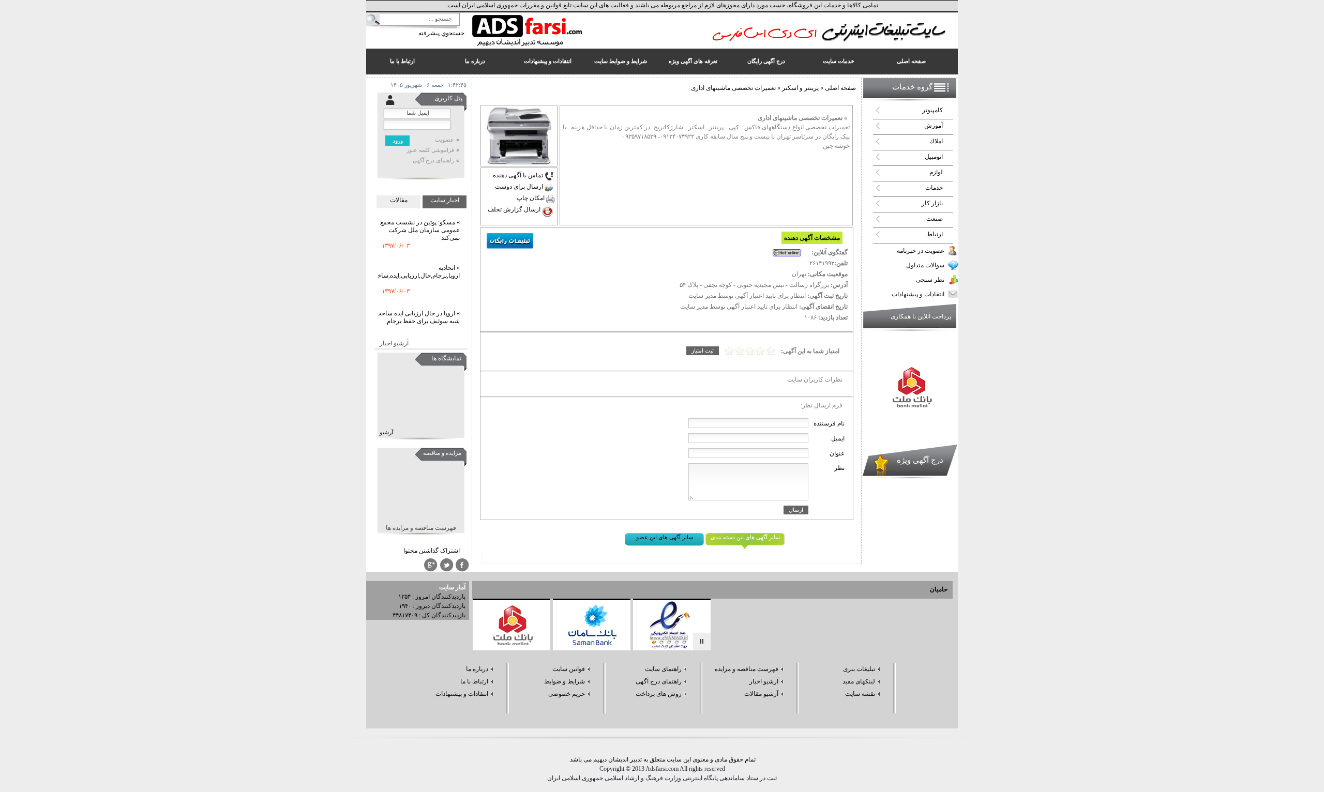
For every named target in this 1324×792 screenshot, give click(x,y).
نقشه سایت (860, 693)
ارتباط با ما (474, 681)
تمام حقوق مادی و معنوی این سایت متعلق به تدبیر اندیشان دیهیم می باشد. (662, 759)
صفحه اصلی (840, 88)
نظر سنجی (930, 279)
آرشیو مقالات (761, 693)
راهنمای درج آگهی (433, 160)
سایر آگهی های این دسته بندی (745, 537)
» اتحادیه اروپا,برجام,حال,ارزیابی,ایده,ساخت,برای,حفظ (402, 261)
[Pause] (702, 641)
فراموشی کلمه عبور (430, 150)
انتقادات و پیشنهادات (918, 294)
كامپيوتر (932, 110)
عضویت (444, 140)
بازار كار (932, 203)
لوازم (936, 172)
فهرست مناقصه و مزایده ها (421, 527)
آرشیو (386, 432)
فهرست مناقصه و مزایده (746, 669)
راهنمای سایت (663, 669)
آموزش (933, 125)
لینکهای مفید (858, 681)
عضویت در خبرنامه (920, 250)
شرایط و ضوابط (564, 681)
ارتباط (935, 234)
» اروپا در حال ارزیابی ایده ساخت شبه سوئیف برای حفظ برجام (417, 306)
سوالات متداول (925, 265)
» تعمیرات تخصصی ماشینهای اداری (802, 117)
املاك (936, 141)
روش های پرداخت (659, 693)
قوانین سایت (568, 669)
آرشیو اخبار (394, 343)
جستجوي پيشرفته (441, 33)
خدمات (934, 187)
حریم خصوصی (566, 693)
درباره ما (477, 669)
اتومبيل (934, 156)
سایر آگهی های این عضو (664, 537)
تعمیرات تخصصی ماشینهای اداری (733, 88)
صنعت (934, 218)
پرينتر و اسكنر (799, 88)
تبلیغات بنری (859, 669)
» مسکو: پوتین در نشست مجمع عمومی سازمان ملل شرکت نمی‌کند (420, 219)
